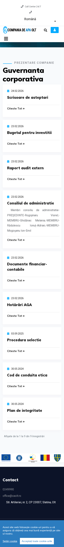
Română (30, 19)
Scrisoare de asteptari (27, 97)
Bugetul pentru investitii (29, 132)
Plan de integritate (24, 410)
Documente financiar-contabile (27, 267)
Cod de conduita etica (27, 375)
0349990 (8, 489)
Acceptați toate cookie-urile (37, 541)
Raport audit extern (25, 168)
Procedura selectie (24, 340)
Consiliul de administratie (30, 203)
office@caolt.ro (12, 496)
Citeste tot (15, 108)
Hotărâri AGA (19, 305)
